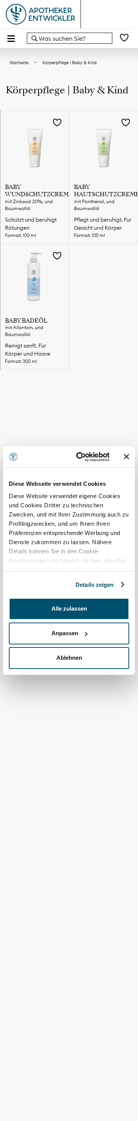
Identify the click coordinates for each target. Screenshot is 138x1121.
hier (97, 560)
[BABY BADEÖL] (34, 278)
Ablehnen (69, 657)
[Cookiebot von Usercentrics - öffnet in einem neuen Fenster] (81, 457)
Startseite (19, 62)
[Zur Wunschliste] (124, 38)
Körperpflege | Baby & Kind (70, 62)
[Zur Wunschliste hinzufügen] (57, 123)
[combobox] (69, 38)
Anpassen (64, 633)
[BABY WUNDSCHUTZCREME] (34, 145)
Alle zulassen (69, 608)
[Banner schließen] (126, 456)
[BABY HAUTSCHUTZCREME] (103, 145)
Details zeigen (94, 584)
